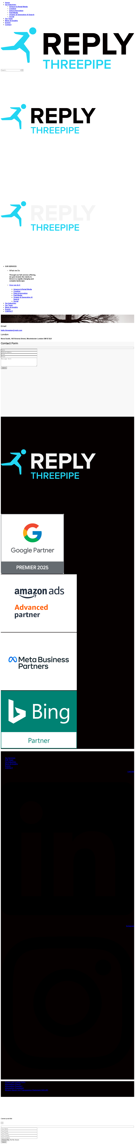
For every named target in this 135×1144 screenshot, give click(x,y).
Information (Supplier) (13, 1086)
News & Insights (11, 21)
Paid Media (13, 13)
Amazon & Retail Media (18, 7)
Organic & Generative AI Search (21, 15)
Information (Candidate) (14, 1088)
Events (8, 23)
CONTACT (9, 311)
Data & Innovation (16, 11)
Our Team (9, 19)
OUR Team (9, 760)
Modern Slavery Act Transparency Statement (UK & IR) (26, 1090)
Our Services (10, 758)
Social (11, 17)
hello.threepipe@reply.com (11, 330)
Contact (8, 25)
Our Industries (10, 5)
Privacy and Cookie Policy (15, 1082)
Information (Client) (13, 1084)
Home (7, 3)
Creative (12, 9)
